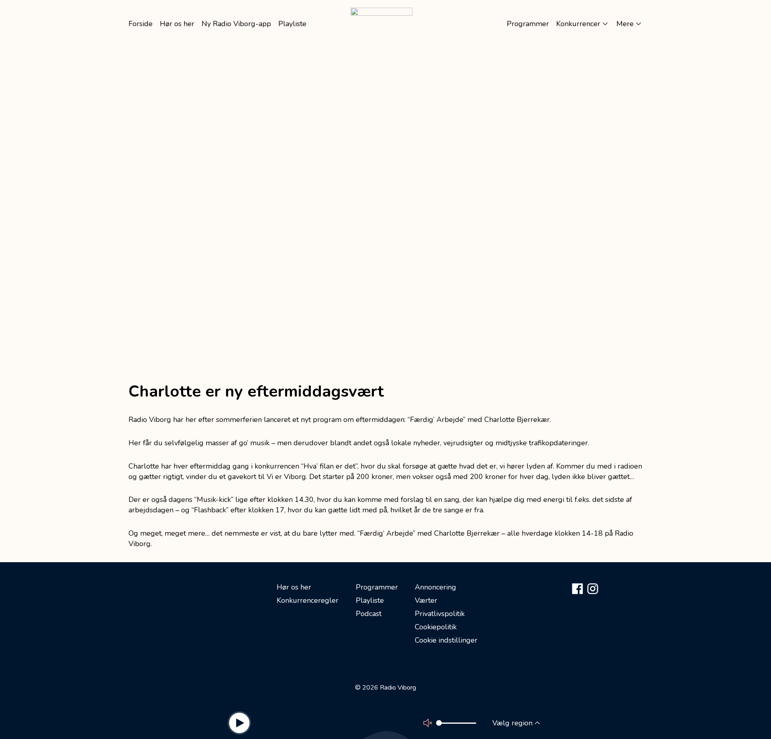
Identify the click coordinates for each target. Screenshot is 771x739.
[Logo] (381, 24)
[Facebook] (577, 588)
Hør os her (294, 587)
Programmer (377, 587)
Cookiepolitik (436, 627)
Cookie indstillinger (446, 640)
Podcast (368, 613)
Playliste (370, 600)
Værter (426, 600)
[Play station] (239, 723)
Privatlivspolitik (440, 613)
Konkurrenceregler (308, 600)
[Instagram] (592, 588)
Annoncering (435, 587)
